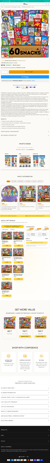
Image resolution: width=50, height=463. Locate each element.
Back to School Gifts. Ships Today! (28, 1)
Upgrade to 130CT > (40, 336)
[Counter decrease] (2, 72)
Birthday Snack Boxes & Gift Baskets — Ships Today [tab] (12, 226)
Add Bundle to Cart (37, 242)
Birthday (20, 181)
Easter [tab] (13, 229)
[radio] (29, 230)
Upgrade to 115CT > (25, 336)
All (8, 181)
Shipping (28, 181)
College (13, 181)
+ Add (6, 245)
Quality (40, 181)
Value (34, 181)
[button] (1, 4)
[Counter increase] (7, 72)
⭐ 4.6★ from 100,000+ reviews (7, 1)
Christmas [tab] (5, 229)
